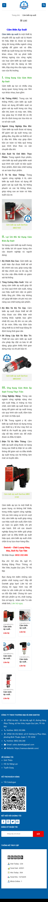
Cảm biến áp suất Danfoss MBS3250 (23, 660)
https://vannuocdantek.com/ (27, 748)
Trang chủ (16, 15)
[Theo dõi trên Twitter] (13, 822)
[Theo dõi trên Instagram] (8, 822)
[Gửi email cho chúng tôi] (17, 822)
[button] (4, 5)
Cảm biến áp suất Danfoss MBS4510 (7, 693)
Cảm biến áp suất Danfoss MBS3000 (7, 657)
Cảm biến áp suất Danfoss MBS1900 (23, 626)
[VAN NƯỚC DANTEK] (24, 5)
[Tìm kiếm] (44, 5)
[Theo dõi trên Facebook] (3, 822)
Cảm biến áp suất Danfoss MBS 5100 (8, 627)
